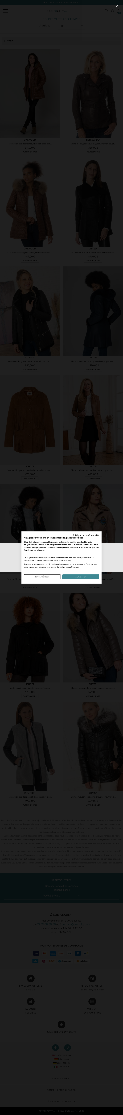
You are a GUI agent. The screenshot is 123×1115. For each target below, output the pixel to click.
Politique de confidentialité (86, 535)
